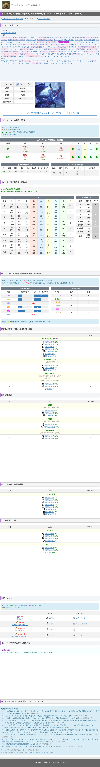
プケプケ (72, 49)
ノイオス (20, 63)
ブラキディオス (92, 49)
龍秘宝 (49, 389)
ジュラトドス (30, 42)
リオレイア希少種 (73, 54)
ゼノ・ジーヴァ (44, 19)
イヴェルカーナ (57, 37)
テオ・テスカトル (81, 44)
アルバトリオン (6, 37)
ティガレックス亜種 (42, 44)
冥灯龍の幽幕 (49, 384)
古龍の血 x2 (49, 512)
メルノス (47, 63)
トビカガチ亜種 (36, 47)
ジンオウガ (40, 42)
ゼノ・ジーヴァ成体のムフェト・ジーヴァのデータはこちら (49, 113)
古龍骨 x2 (49, 509)
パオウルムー (14, 49)
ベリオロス (44, 52)
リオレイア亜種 (60, 54)
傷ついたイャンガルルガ (16, 40)
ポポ (33, 63)
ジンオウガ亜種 (51, 42)
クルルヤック (20, 42)
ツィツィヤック (91, 42)
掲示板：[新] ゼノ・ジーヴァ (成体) (42, 752)
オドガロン (79, 40)
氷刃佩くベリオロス (56, 52)
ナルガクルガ (61, 47)
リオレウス (85, 54)
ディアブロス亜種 (16, 44)
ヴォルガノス (58, 40)
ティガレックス (28, 44)
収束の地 (20, 619)
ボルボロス (68, 52)
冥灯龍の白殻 (49, 342)
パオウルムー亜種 (26, 49)
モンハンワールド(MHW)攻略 (12, 19)
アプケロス (4, 61)
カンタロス (63, 61)
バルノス (27, 63)
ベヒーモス (35, 52)
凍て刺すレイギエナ (33, 56)
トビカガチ (26, 47)
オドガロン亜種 (89, 40)
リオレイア (50, 54)
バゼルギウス (38, 49)
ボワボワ (39, 63)
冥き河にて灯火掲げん (20, 625)
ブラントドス (25, 52)
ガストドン (45, 61)
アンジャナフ (32, 37)
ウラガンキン (69, 40)
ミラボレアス (88, 52)
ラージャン (15, 54)
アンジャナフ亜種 (45, 37)
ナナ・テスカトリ (49, 47)
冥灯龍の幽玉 (50, 356)
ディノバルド (55, 44)
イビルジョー (69, 37)
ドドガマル (17, 47)
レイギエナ (21, 56)
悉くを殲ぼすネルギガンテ (87, 47)
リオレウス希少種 (9, 56)
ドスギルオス (93, 44)
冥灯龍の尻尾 (50, 354)
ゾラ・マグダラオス (77, 42)
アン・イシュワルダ (20, 37)
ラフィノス (59, 63)
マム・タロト (78, 52)
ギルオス (71, 61)
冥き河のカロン (20, 631)
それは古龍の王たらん (20, 636)
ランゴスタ (68, 63)
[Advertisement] (50, 74)
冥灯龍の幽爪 (49, 347)
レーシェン (45, 56)
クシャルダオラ (8, 42)
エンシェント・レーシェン (59, 56)
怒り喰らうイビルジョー (83, 37)
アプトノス (13, 61)
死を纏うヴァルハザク (45, 40)
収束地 (51, 618)
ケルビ (86, 61)
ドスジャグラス (6, 47)
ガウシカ (27, 61)
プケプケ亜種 (80, 49)
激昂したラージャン (27, 54)
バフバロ (64, 49)
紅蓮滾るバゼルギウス (52, 49)
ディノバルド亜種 (67, 44)
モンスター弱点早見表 (8, 33)
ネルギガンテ (71, 47)
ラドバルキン (40, 54)
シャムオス (12, 63)
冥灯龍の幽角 (50, 351)
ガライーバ (54, 61)
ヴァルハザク (31, 40)
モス (52, 63)
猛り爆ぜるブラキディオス (10, 52)
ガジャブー (36, 61)
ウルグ (21, 61)
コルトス (93, 61)
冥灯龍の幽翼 (49, 349)
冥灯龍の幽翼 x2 (49, 427)
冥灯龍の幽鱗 (49, 344)
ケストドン (79, 61)
